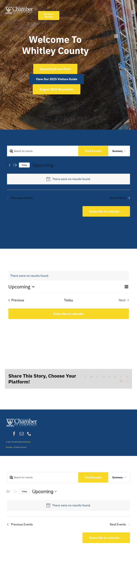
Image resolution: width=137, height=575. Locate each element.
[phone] (29, 434)
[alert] (71, 179)
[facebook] (14, 434)
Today (24, 164)
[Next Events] (15, 165)
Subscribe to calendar (104, 211)
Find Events (93, 151)
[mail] (22, 434)
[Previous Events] (8, 165)
